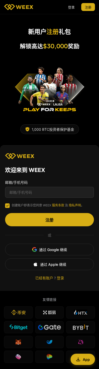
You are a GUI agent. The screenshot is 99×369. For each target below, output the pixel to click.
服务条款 (58, 205)
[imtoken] (49, 342)
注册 (88, 7)
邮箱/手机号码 (16, 182)
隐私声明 (75, 205)
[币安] (18, 312)
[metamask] (18, 342)
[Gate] (49, 327)
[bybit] (80, 327)
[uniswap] (80, 342)
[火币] (80, 312)
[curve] (49, 357)
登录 (71, 7)
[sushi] (18, 357)
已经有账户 (44, 278)
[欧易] (49, 312)
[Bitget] (18, 327)
